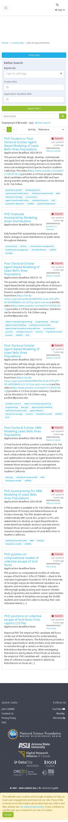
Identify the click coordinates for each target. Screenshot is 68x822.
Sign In (61, 9)
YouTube (57, 709)
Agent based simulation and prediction (22, 328)
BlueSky (60, 713)
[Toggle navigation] (6, 8)
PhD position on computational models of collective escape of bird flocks (21, 559)
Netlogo (40, 540)
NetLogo (54, 321)
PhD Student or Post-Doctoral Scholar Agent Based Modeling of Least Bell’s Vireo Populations (21, 144)
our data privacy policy (32, 806)
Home (5, 42)
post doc (9, 331)
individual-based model (42, 193)
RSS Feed (58, 718)
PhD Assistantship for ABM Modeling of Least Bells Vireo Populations (23, 494)
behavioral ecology (13, 197)
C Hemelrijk (54, 565)
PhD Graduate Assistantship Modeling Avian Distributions (20, 217)
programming (42, 321)
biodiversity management (17, 249)
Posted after (10, 81)
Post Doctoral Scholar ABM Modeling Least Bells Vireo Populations (23, 431)
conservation (31, 197)
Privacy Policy (9, 718)
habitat (23, 246)
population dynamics (14, 203)
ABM (58, 193)
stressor (39, 331)
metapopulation (32, 190)
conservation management (42, 246)
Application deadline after (18, 93)
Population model (54, 331)
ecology (8, 253)
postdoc (9, 335)
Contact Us (7, 713)
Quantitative (11, 246)
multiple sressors (13, 403)
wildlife (30, 203)
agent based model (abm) (17, 193)
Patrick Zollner (53, 151)
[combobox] (34, 74)
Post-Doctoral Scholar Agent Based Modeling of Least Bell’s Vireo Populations (21, 268)
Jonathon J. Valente (51, 228)
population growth (13, 190)
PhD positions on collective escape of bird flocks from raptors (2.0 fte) (23, 619)
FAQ (4, 722)
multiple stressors (40, 200)
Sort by (32, 129)
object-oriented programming (18, 321)
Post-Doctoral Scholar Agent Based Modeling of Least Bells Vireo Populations (21, 350)
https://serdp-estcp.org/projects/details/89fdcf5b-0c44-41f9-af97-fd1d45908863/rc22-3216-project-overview (32, 299)
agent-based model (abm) (17, 200)
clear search (43, 122)
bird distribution (39, 249)
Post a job (34, 55)
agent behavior (36, 410)
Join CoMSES (8, 709)
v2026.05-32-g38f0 (50, 788)
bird (53, 200)
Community (17, 42)
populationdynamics (46, 203)
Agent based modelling (15, 325)
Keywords (10, 68)
